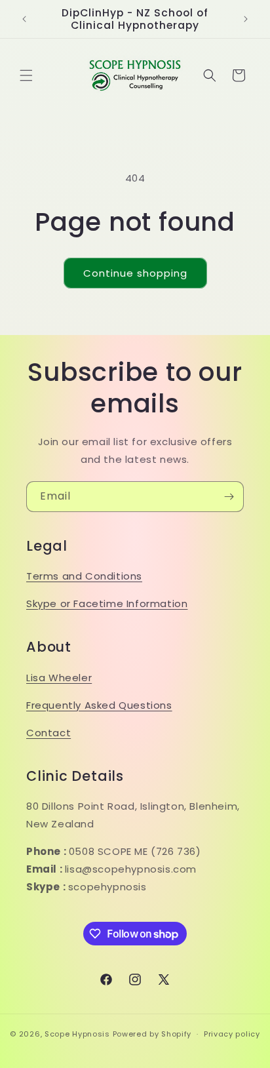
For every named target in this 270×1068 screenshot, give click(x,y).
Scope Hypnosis (77, 1034)
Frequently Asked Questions (99, 705)
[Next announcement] (245, 19)
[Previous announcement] (24, 19)
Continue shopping (135, 273)
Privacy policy (232, 1034)
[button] (26, 75)
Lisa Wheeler (59, 677)
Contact (48, 733)
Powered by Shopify (152, 1034)
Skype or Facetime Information (106, 603)
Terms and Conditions (84, 576)
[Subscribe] (228, 496)
